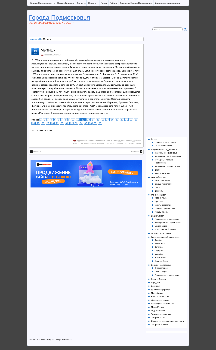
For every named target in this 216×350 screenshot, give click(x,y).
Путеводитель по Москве (162, 303)
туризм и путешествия (165, 208)
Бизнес (154, 139)
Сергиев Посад (161, 261)
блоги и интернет (162, 173)
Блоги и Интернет (159, 279)
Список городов (65, 3)
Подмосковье (121, 143)
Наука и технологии (160, 297)
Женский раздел (158, 195)
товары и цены (161, 212)
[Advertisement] (166, 84)
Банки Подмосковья (163, 146)
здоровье (159, 201)
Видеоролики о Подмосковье (168, 222)
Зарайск (158, 240)
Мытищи (48, 50)
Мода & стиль (157, 293)
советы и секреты (163, 205)
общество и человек (160, 300)
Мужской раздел (158, 177)
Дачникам (155, 286)
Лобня (86, 143)
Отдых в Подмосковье (161, 233)
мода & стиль (161, 198)
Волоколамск (160, 257)
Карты (80, 3)
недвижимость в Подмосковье (168, 156)
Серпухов (159, 250)
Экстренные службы (160, 325)
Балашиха (90, 141)
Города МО (156, 282)
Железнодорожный (133, 141)
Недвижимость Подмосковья (164, 150)
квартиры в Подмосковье (166, 153)
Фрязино (37, 152)
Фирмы (92, 3)
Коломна (159, 247)
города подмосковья (104, 141)
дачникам (159, 191)
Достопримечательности (167, 3)
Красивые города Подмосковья (136, 3)
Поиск (104, 3)
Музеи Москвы (157, 307)
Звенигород (160, 243)
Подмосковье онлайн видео (167, 219)
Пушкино (131, 143)
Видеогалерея (157, 216)
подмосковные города (106, 143)
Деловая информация (161, 290)
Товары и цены (158, 318)
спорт (157, 187)
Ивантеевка (78, 143)
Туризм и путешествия (161, 314)
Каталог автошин (162, 180)
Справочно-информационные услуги (167, 321)
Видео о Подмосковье (161, 265)
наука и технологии (163, 184)
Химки (138, 143)
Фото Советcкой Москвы (165, 229)
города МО (35, 39)
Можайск (159, 254)
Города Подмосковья (41, 3)
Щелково (135, 152)
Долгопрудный (118, 141)
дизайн (158, 170)
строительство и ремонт (166, 142)
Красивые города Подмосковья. (165, 237)
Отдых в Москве (158, 311)
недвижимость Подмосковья (167, 166)
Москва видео (161, 226)
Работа (113, 3)
